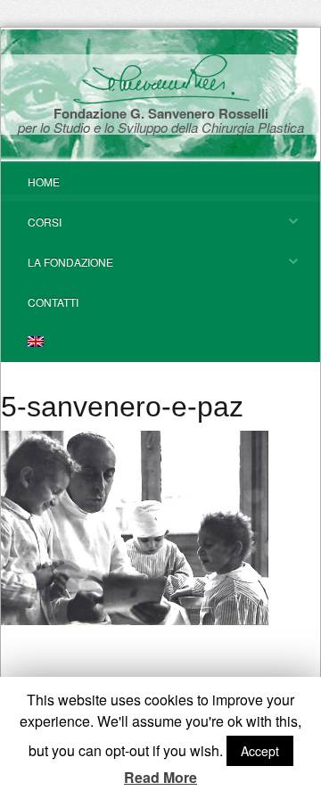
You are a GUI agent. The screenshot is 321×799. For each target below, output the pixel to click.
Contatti (53, 301)
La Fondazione (57, 268)
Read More (160, 777)
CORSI (31, 228)
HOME (44, 181)
